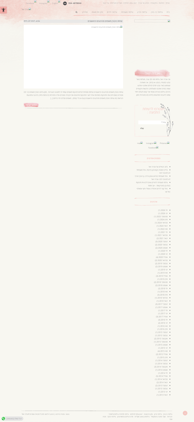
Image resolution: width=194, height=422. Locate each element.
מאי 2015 (164, 351)
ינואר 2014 (163, 382)
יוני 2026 (164, 213)
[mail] (140, 143)
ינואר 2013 (163, 395)
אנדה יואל (152, 73)
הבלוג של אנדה (143, 3)
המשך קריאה (31, 104)
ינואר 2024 (163, 226)
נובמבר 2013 (163, 388)
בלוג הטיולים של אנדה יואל (158, 166)
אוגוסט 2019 (163, 266)
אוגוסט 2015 (163, 344)
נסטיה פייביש (60, 414)
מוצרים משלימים (116, 3)
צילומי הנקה (111, 416)
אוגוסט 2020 (163, 248)
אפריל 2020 (163, 257)
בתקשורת (154, 3)
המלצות (161, 3)
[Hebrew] (65, 3)
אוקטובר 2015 (162, 338)
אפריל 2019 (163, 276)
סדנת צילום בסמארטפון (125, 416)
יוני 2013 (164, 391)
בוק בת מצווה (148, 414)
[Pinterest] (164, 143)
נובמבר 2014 (163, 363)
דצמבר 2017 (163, 304)
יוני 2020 (164, 254)
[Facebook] (31, 3)
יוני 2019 (164, 269)
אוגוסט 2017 (163, 307)
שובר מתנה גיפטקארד (158, 416)
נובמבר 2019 (163, 263)
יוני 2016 (164, 323)
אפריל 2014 (163, 376)
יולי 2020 (164, 251)
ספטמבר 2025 (162, 216)
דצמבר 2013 (163, 385)
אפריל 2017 (163, 316)
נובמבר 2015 (163, 335)
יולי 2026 (164, 210)
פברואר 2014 (163, 379)
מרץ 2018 (164, 294)
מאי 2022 (164, 229)
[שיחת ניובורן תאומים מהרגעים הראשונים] (73, 54)
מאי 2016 (164, 326)
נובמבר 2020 (163, 244)
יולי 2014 (164, 373)
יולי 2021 (164, 232)
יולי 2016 (164, 319)
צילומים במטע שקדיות (142, 416)
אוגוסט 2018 (163, 285)
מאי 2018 (164, 291)
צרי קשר (106, 3)
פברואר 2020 (163, 260)
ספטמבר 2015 (162, 341)
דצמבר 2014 (163, 360)
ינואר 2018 (163, 301)
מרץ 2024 (164, 219)
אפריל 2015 (163, 354)
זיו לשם (47, 414)
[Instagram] (44, 3)
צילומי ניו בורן (167, 414)
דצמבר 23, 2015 (29, 21)
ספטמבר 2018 (162, 282)
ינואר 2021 (163, 238)
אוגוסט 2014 (163, 370)
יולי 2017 (164, 310)
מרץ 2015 (164, 357)
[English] (56, 3)
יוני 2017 (164, 313)
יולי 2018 (164, 288)
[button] (3, 10)
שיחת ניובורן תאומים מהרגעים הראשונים (105, 21)
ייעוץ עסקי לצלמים (130, 3)
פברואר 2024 (163, 222)
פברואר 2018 (163, 298)
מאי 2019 (164, 273)
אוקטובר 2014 (162, 366)
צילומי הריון (158, 414)
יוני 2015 (164, 348)
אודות (168, 3)
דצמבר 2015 (163, 332)
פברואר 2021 (163, 235)
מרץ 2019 (164, 279)
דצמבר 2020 (163, 241)
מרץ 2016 (164, 329)
